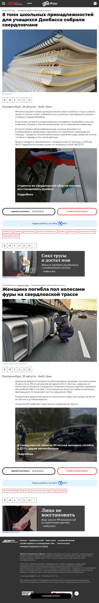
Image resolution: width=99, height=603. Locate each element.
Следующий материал (51, 596)
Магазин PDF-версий (66, 540)
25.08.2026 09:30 (8, 285)
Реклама (23, 540)
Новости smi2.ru (10, 277)
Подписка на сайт (36, 540)
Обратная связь (63, 543)
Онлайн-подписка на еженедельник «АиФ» (37, 543)
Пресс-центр (51, 540)
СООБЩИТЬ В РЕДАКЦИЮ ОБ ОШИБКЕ (34, 547)
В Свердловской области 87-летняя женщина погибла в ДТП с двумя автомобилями (55, 447)
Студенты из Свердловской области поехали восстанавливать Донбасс (49, 187)
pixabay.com (7, 94)
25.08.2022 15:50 (8, 10)
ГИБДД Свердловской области (15, 363)
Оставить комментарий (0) (77, 211)
